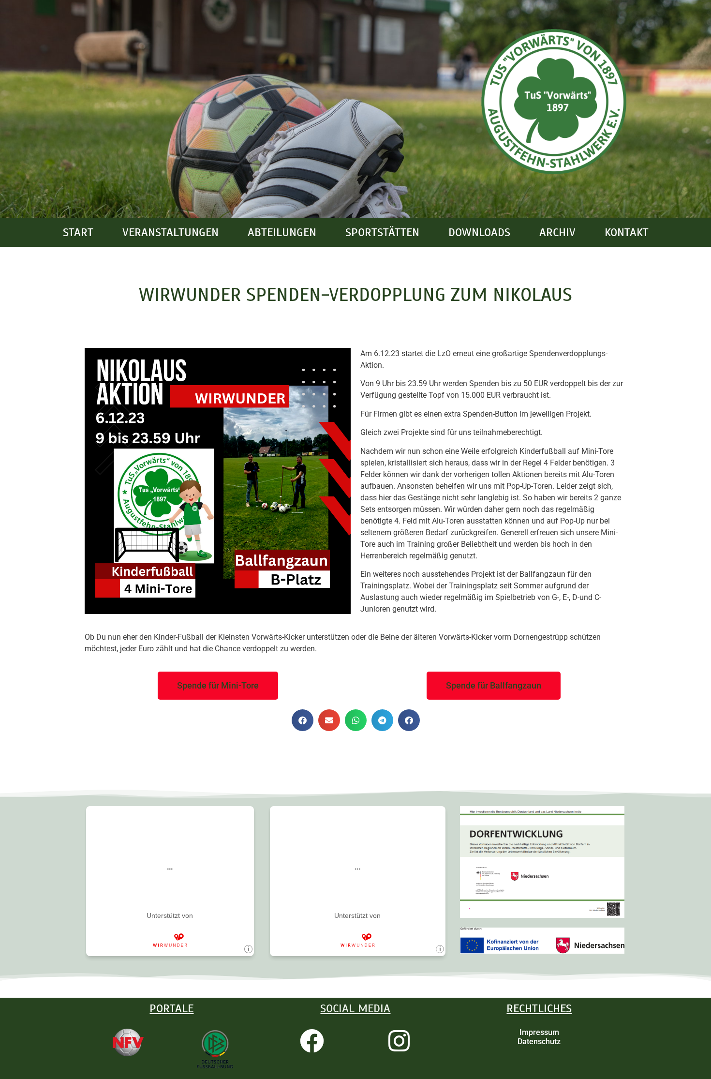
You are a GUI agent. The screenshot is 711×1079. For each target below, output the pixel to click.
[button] (302, 720)
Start (78, 232)
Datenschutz (539, 1041)
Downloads (479, 232)
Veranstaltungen (170, 232)
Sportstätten (382, 232)
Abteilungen (282, 232)
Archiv (557, 232)
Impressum (539, 1032)
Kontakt (627, 232)
